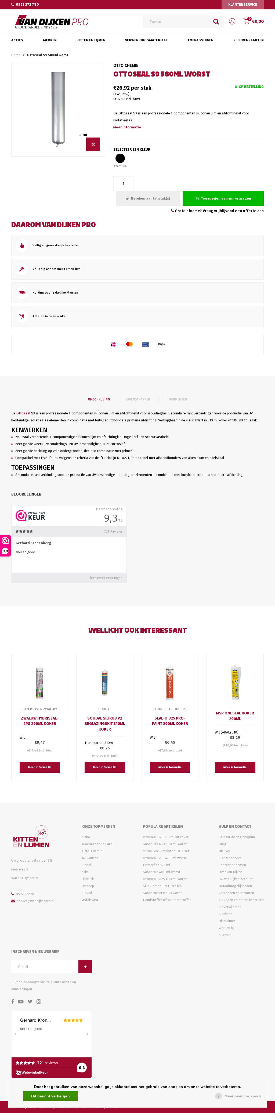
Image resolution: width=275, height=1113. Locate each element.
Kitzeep (88, 886)
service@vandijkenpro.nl (36, 901)
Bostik (87, 865)
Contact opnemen (232, 865)
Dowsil (87, 893)
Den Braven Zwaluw (39, 709)
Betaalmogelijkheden (235, 886)
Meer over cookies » (243, 1096)
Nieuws (224, 851)
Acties (17, 40)
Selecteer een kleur (131, 149)
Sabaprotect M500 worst (162, 893)
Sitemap (225, 935)
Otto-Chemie (92, 851)
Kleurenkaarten (248, 40)
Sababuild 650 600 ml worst (165, 844)
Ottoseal (23, 413)
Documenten (177, 399)
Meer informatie (127, 127)
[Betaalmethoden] (113, 344)
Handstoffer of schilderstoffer (167, 900)
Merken (50, 40)
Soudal (104, 709)
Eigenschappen (138, 399)
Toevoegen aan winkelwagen (226, 198)
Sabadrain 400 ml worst (161, 872)
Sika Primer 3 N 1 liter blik (162, 886)
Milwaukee (90, 858)
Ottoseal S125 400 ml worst (165, 879)
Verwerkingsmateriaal (146, 40)
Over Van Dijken (230, 872)
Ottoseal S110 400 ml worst (164, 858)
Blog (222, 844)
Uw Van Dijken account (236, 879)
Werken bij (226, 928)
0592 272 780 (27, 4)
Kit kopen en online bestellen (241, 900)
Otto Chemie (125, 65)
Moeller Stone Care (97, 844)
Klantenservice (242, 4)
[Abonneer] (85, 966)
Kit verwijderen (230, 907)
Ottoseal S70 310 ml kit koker (166, 837)
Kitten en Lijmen (91, 40)
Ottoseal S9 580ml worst (47, 55)
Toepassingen (200, 40)
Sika (85, 872)
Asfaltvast (90, 900)
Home (15, 55)
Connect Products (169, 709)
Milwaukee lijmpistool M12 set (166, 851)
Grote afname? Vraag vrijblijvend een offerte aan (219, 211)
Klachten (225, 914)
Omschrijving (99, 399)
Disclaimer (227, 921)
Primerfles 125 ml (156, 865)
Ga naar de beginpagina (237, 837)
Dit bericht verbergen (50, 1096)
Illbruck (88, 879)
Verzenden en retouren (236, 893)
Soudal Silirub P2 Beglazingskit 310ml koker (105, 724)
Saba (86, 837)
